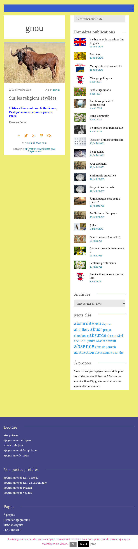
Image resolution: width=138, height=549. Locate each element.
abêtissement (103, 353)
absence (84, 346)
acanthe (118, 353)
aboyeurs (106, 324)
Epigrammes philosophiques (21, 450)
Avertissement (98, 163)
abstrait (111, 341)
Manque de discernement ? (106, 66)
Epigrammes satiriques (37, 148)
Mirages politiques (101, 78)
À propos (9, 514)
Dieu (38, 142)
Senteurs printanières (103, 263)
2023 (98, 324)
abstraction (84, 352)
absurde (97, 335)
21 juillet (89, 341)
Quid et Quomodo (100, 90)
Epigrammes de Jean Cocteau (21, 477)
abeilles (81, 329)
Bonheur (95, 54)
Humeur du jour (13, 445)
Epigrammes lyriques (16, 455)
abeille (78, 341)
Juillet (93, 225)
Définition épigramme (17, 520)
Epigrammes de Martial (18, 487)
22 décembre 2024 (21, 89)
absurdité (84, 323)
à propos (106, 330)
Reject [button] (83, 544)
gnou (44, 142)
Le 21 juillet (97, 151)
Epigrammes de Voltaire (18, 492)
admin (56, 89)
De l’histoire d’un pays (103, 213)
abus (95, 329)
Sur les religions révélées (32, 98)
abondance (81, 336)
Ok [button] (73, 544)
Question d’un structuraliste (106, 139)
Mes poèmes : (11, 435)
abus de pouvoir (105, 347)
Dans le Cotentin (99, 116)
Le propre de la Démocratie (106, 127)
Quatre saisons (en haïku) (105, 237)
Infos (93, 543)
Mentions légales (13, 525)
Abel (120, 336)
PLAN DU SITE (12, 530)
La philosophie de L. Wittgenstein (102, 102)
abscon (111, 336)
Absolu (100, 341)
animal (31, 142)
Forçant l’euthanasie (102, 187)
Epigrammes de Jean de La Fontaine (25, 482)
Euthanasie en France (103, 175)
